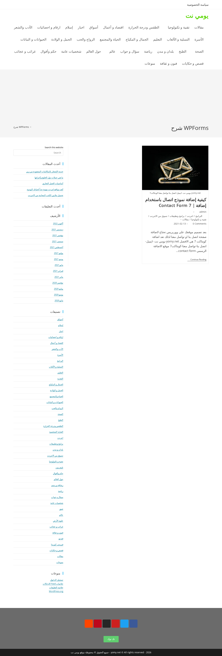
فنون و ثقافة (57, 532)
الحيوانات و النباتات (54, 402)
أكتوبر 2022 (58, 223)
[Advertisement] (111, 99)
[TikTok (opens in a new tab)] (42, 5)
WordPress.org (56, 591)
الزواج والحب (57, 408)
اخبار (61, 331)
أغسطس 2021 (56, 247)
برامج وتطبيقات (177, 216)
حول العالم (58, 479)
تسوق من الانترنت (158, 216)
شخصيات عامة (56, 502)
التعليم (60, 372)
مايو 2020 (59, 300)
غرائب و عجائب (56, 526)
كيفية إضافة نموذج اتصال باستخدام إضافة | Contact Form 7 (175, 202)
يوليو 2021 (58, 253)
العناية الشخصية (56, 431)
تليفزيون (59, 467)
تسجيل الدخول (56, 579)
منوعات (59, 562)
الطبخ (60, 419)
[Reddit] (89, 624)
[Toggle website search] (135, 63)
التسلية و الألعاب (56, 366)
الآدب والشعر (57, 348)
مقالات (185, 219)
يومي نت (197, 15)
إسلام (60, 325)
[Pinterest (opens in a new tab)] (27, 5)
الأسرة (60, 354)
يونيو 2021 (58, 259)
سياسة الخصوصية (198, 5)
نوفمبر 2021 (57, 235)
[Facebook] (133, 624)
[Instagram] (107, 624)
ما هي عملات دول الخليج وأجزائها (49, 177)
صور (61, 508)
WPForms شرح (21, 126)
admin (202, 211)
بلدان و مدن (58, 449)
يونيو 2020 (58, 294)
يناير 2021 (58, 276)
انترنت (190, 216)
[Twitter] (124, 624)
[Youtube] (115, 624)
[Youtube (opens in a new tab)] (37, 5)
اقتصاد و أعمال (56, 342)
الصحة (60, 414)
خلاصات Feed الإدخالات (53, 583)
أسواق (60, 319)
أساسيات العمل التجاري (52, 183)
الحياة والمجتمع (56, 396)
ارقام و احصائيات (55, 337)
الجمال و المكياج (56, 384)
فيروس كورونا (57, 544)
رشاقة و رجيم (57, 485)
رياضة (60, 491)
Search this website (54, 147)
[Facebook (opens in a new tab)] (21, 5)
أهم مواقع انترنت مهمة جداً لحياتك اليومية (45, 189)
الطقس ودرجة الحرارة (53, 425)
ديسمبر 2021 (57, 229)
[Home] (33, 126)
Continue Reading (196, 259)
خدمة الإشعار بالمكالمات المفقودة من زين (44, 171)
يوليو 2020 (58, 288)
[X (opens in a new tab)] (16, 5)
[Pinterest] (98, 624)
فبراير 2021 (58, 270)
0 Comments (199, 223)
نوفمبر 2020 (57, 282)
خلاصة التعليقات (56, 587)
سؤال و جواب (57, 497)
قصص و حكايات (56, 550)
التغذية (60, 378)
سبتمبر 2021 (57, 241)
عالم (61, 514)
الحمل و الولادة (56, 390)
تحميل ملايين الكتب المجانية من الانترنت (45, 195)
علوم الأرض (58, 520)
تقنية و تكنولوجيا (198, 219)
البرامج (199, 216)
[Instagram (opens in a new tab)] (32, 5)
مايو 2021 (59, 264)
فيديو (61, 538)
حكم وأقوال (58, 473)
